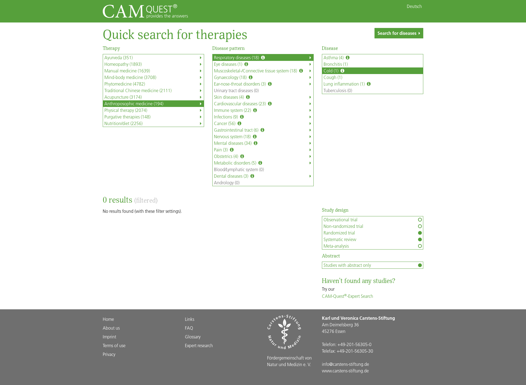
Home (108, 319)
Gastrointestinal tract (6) (236, 130)
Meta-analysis (336, 246)
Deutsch (414, 6)
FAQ (189, 328)
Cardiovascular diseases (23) (240, 103)
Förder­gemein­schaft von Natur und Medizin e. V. (289, 361)
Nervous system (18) (233, 136)
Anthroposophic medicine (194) (133, 103)
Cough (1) (333, 77)
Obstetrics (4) (226, 156)
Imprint (109, 336)
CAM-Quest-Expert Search (347, 296)
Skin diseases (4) (229, 97)
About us (111, 328)
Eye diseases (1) (228, 64)
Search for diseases (397, 33)
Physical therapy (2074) (125, 110)
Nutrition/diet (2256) (123, 123)
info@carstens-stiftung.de (345, 364)
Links (189, 319)
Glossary (193, 336)
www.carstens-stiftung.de (345, 370)
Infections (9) (226, 117)
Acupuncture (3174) (123, 97)
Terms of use (114, 345)
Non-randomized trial (343, 226)
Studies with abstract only (347, 265)
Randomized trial (339, 233)
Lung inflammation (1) (345, 84)
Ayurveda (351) (118, 57)
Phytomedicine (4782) (124, 84)
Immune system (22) (233, 110)
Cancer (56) (225, 123)
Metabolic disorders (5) (235, 163)
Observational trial (341, 219)
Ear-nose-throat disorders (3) (240, 84)
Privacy (109, 354)
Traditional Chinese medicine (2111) (137, 90)
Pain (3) (221, 149)
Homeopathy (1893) (123, 64)
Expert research (199, 345)
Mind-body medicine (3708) (130, 77)
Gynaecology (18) (231, 77)
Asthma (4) (334, 57)
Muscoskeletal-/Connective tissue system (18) (256, 70)
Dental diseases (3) (231, 176)
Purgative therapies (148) (127, 117)
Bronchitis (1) (336, 64)
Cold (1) (331, 70)
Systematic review (340, 239)
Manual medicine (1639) (127, 70)
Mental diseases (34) (233, 143)
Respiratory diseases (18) (237, 57)
